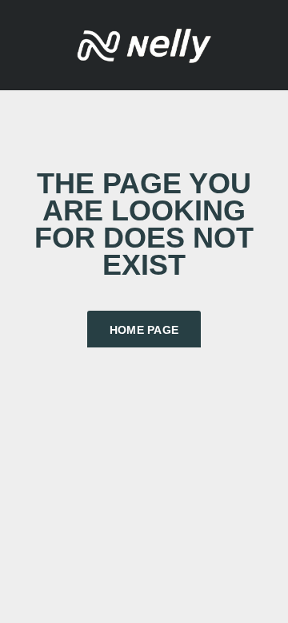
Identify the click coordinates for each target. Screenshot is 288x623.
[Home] (144, 43)
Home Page (144, 329)
